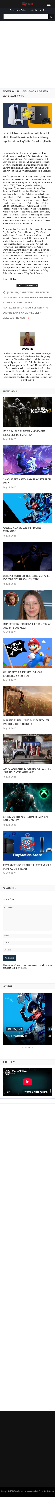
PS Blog (13, 279)
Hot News (7, 986)
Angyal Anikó (27, 349)
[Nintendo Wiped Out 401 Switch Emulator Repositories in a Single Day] (27, 653)
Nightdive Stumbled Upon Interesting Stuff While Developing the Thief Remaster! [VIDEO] (26, 577)
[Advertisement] (27, 51)
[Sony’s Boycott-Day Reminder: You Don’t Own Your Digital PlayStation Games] (27, 846)
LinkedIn (33, 10)
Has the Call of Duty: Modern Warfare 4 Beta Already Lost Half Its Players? (24, 432)
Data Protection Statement (44, 1491)
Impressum (31, 1491)
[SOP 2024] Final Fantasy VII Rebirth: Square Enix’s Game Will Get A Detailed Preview (25, 313)
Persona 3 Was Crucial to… (17, 1035)
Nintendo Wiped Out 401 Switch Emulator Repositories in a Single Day (22, 673)
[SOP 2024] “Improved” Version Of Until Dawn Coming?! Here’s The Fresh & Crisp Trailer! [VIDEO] (27, 297)
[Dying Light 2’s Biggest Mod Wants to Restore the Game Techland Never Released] (27, 701)
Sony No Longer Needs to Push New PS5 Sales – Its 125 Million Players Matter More (27, 770)
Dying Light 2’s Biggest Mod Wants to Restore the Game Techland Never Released (26, 722)
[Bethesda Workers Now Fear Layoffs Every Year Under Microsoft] (27, 797)
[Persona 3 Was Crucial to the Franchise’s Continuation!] (27, 508)
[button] (22, 1047)
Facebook (14, 10)
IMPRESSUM (27, 380)
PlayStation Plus (31, 285)
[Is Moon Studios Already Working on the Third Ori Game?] (27, 460)
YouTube (43, 10)
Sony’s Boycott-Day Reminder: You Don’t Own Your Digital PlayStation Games (27, 866)
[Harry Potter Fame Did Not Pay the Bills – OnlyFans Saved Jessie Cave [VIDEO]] (27, 605)
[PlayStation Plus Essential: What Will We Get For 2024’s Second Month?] (27, 115)
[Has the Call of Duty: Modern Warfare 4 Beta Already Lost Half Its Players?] (27, 412)
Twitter (24, 10)
